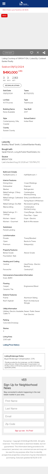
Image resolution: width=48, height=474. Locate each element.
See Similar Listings (12, 85)
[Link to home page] (24, 3)
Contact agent (8, 52)
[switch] (32, 52)
